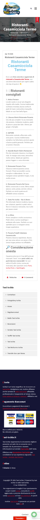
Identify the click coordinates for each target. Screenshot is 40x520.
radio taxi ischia (21, 392)
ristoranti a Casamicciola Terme (17, 79)
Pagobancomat (13, 312)
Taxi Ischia (11, 342)
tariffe (32, 491)
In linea (9, 468)
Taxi (21, 504)
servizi (18, 491)
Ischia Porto (10, 268)
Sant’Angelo (20, 268)
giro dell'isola (26, 496)
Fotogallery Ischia (14, 300)
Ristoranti (24, 33)
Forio (30, 266)
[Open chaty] (34, 514)
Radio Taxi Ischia (13, 318)
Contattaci (11, 295)
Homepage (14, 33)
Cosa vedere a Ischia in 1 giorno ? (15, 396)
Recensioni (11, 324)
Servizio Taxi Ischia (14, 330)
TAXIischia (13, 277)
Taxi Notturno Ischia (15, 347)
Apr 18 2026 (9, 54)
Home (9, 306)
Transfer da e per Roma (16, 353)
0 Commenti (28, 277)
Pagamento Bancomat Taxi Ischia (15, 408)
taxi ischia (6, 389)
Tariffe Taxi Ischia (13, 336)
